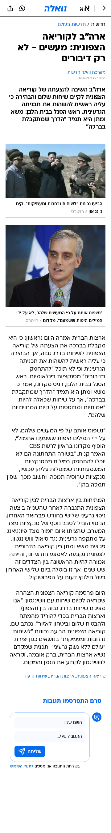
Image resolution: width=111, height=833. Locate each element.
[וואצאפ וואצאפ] (22, 8)
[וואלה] (55, 8)
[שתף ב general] (10, 8)
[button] (84, 8)
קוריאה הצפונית (90, 676)
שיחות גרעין (36, 676)
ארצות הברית (61, 676)
